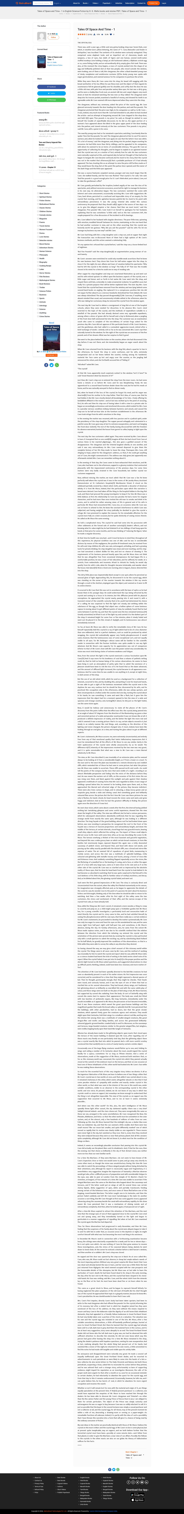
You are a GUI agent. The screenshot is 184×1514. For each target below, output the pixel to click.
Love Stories (44, 237)
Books (85, 3)
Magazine (43, 219)
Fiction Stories (44, 201)
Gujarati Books (85, 1483)
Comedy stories (45, 215)
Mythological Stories (47, 280)
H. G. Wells (52, 34)
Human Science (45, 251)
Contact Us (141, 3)
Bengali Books (85, 1495)
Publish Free (153, 3)
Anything (42, 313)
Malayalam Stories (109, 1492)
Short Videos (61, 1489)
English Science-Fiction (54, 65)
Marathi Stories (108, 1483)
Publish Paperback (63, 1492)
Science (42, 309)
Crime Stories (44, 316)
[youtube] (142, 1482)
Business (42, 295)
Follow (53, 37)
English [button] (56, 3)
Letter (41, 269)
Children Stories (45, 211)
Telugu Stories (107, 1498)
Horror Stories (44, 273)
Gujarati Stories (108, 1480)
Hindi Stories (107, 1477)
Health (41, 259)
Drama (42, 233)
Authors (60, 1486)
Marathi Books (85, 1486)
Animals (42, 302)
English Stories (108, 1486)
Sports (41, 298)
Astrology (43, 306)
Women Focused (45, 230)
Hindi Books (84, 1480)
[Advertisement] (51, 386)
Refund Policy (39, 1489)
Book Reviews (44, 284)
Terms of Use (39, 1486)
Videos (95, 3)
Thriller (42, 287)
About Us (76, 3)
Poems (42, 222)
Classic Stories (45, 208)
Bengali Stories (108, 1489)
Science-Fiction (45, 291)
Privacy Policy (39, 1483)
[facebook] (128, 1482)
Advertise (118, 3)
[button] (51, 3)
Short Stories (44, 193)
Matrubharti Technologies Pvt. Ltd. (56, 1511)
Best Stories (61, 1477)
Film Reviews (44, 277)
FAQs (36, 1492)
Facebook (52, 87)
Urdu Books (84, 1504)
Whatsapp (52, 100)
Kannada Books (85, 1501)
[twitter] (137, 1482)
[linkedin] (146, 1482)
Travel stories (44, 226)
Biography (43, 262)
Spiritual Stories (45, 197)
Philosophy (43, 255)
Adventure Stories (46, 248)
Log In (164, 3)
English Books (84, 1477)
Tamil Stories (107, 1495)
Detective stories (45, 240)
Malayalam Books (86, 1498)
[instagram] (133, 1482)
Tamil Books (84, 1489)
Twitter (52, 93)
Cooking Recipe (45, 266)
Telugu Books (84, 1492)
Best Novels (61, 1480)
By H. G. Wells (51, 62)
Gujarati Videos (62, 1483)
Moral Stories (44, 244)
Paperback (107, 3)
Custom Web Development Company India (103, 1511)
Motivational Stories (47, 204)
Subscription (129, 3)
